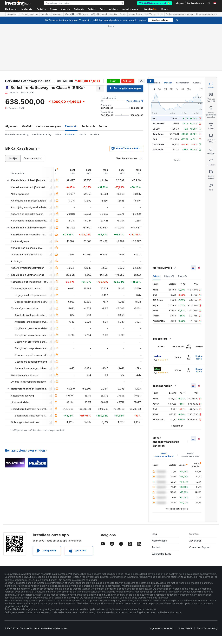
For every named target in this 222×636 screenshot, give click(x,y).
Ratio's (82, 134)
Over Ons (194, 534)
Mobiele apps (159, 540)
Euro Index (158, 149)
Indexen (168, 83)
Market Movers (162, 267)
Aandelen (11, 14)
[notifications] (209, 3)
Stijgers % (169, 276)
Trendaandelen (162, 385)
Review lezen (199, 357)
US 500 (156, 129)
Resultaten (95, 134)
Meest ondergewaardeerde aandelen (166, 441)
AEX (155, 118)
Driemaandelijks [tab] (32, 158)
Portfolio (156, 547)
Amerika (113, 14)
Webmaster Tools (161, 554)
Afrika (160, 14)
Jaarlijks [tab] (13, 158)
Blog (154, 534)
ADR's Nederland (99, 14)
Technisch (88, 126)
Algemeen (11, 126)
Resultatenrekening (41, 134)
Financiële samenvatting (16, 134)
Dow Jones (158, 134)
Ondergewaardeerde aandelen (179, 14)
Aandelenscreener (131, 9)
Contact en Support (199, 547)
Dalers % (182, 276)
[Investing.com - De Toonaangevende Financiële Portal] (18, 3)
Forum (103, 126)
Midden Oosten (135, 14)
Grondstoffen (182, 83)
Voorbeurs (57, 14)
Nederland (45, 14)
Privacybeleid (185, 628)
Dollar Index (158, 144)
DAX (155, 139)
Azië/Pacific (150, 14)
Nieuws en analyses (48, 126)
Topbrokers (160, 338)
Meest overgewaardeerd (190, 454)
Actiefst (156, 276)
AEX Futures (158, 123)
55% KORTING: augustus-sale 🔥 (154, 3)
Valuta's (156, 83)
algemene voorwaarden (161, 628)
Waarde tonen (133, 101)
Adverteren (195, 540)
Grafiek (27, 126)
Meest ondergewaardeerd (164, 454)
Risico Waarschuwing (207, 628)
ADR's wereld (83, 14)
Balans (58, 134)
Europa (123, 14)
